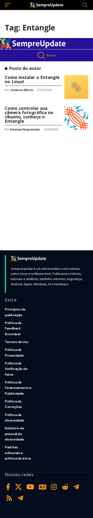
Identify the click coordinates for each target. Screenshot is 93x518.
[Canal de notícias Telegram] (20, 498)
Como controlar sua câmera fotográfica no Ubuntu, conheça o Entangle (29, 114)
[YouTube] (30, 487)
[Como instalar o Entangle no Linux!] (76, 87)
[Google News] (42, 487)
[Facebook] (8, 487)
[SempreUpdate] (46, 5)
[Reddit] (65, 487)
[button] (9, 5)
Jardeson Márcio (21, 90)
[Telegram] (76, 487)
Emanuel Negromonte (25, 129)
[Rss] (9, 498)
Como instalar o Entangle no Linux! (32, 79)
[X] (18, 487)
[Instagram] (54, 487)
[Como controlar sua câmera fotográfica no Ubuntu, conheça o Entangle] (76, 118)
